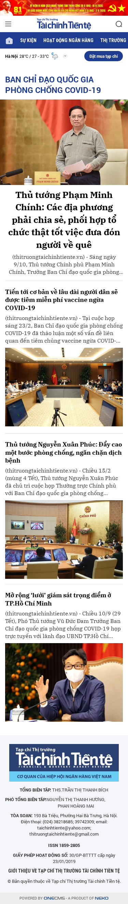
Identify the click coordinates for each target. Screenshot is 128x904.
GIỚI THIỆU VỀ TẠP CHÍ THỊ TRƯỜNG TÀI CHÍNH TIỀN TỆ (64, 871)
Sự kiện (28, 40)
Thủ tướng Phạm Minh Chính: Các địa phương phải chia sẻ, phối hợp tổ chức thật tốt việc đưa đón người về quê (64, 219)
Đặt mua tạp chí (103, 56)
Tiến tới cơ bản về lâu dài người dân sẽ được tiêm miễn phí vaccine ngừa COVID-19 (61, 300)
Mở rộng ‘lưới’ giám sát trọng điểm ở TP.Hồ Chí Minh (58, 599)
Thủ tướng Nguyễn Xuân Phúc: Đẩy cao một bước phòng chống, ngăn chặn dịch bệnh (63, 452)
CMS (54, 898)
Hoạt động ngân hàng (68, 40)
